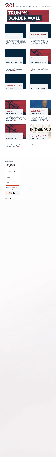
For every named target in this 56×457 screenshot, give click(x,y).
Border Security (33, 113)
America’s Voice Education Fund (43, 6)
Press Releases (22, 6)
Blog (15, 138)
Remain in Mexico (11, 138)
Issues (27, 6)
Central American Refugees (17, 137)
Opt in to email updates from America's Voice (12, 187)
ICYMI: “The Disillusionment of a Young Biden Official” (38, 86)
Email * (7, 179)
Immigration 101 (31, 6)
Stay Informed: (34, 4)
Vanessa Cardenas (37, 88)
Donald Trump (12, 62)
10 (28, 153)
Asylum (7, 137)
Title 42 (7, 88)
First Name (8, 174)
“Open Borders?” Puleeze (9, 111)
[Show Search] (50, 6)
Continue (14, 45)
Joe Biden (7, 138)
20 (30, 153)
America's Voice (45, 1)
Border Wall (8, 62)
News (36, 6)
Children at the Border (13, 113)
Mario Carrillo (17, 62)
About (17, 6)
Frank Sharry (20, 113)
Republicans (32, 88)
